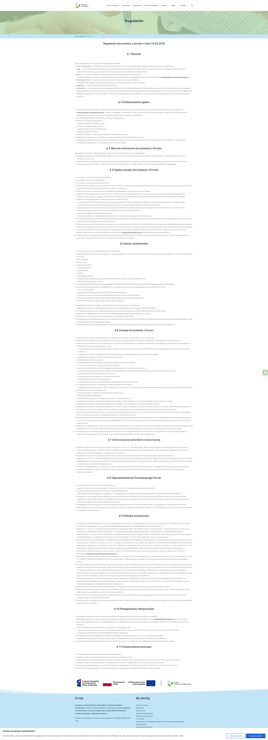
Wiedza (164, 5)
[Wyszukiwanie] (192, 5)
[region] (134, 734)
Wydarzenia (137, 5)
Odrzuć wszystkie (235, 736)
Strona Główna (80, 36)
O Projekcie (140, 719)
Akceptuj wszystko (255, 736)
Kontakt (183, 5)
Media (173, 5)
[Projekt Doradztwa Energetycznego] (82, 5)
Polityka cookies (142, 705)
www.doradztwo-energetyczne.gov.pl (174, 77)
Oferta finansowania (151, 5)
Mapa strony (140, 711)
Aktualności (126, 5)
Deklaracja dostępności (144, 716)
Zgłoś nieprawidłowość (144, 713)
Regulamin (140, 708)
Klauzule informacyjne (144, 727)
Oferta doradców (113, 5)
